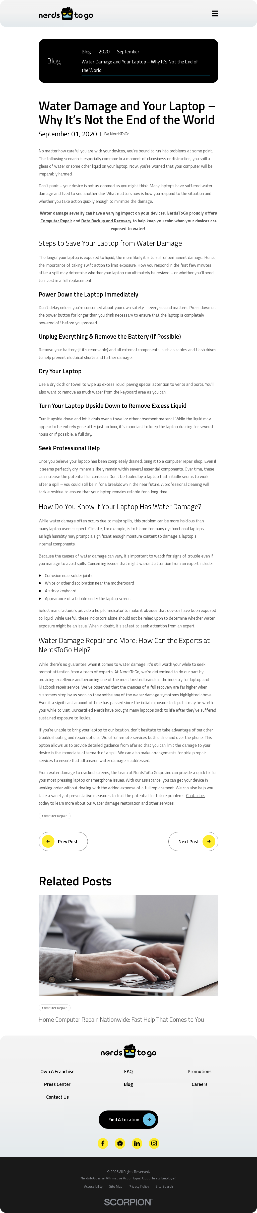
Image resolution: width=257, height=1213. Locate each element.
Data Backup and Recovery (106, 221)
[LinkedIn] (137, 1143)
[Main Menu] (215, 13)
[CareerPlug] (120, 1143)
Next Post (188, 841)
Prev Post (68, 841)
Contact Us (57, 1096)
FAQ (128, 1071)
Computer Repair (56, 221)
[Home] (66, 13)
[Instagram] (154, 1143)
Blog (128, 1084)
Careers (200, 1084)
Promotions (200, 1071)
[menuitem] (86, 51)
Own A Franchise (57, 1071)
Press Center (57, 1084)
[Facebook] (103, 1143)
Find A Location (123, 1119)
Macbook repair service (59, 687)
